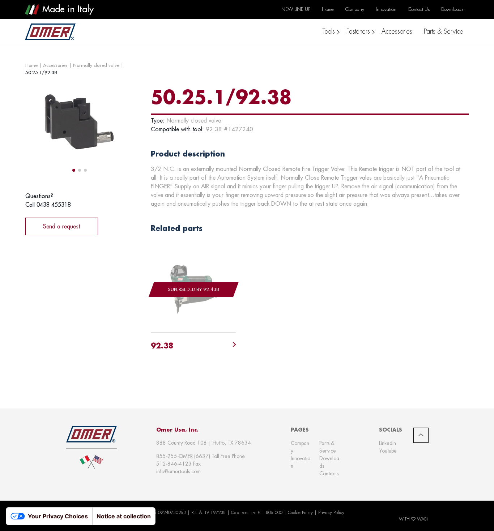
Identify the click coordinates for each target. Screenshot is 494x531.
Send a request (61, 226)
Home (31, 65)
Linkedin (387, 443)
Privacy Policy (331, 512)
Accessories (55, 65)
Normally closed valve (96, 65)
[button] (73, 170)
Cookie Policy (300, 512)
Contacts (328, 473)
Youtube (388, 451)
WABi (422, 519)
